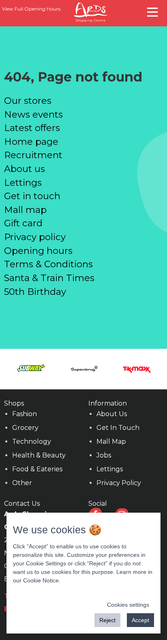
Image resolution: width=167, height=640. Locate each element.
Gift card (23, 223)
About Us (111, 414)
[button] (153, 11)
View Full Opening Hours (31, 9)
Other (22, 483)
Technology (31, 441)
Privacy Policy (118, 483)
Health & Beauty (39, 455)
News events (33, 114)
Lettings (23, 182)
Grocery (25, 428)
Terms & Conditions (48, 264)
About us (24, 168)
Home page (31, 141)
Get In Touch (117, 428)
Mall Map (111, 441)
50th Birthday (35, 291)
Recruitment (33, 155)
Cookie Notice (41, 580)
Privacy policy (35, 237)
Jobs (103, 455)
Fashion (24, 414)
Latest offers (32, 127)
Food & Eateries (37, 469)
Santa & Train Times (49, 277)
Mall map (25, 209)
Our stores (27, 100)
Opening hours (38, 250)
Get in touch (32, 196)
